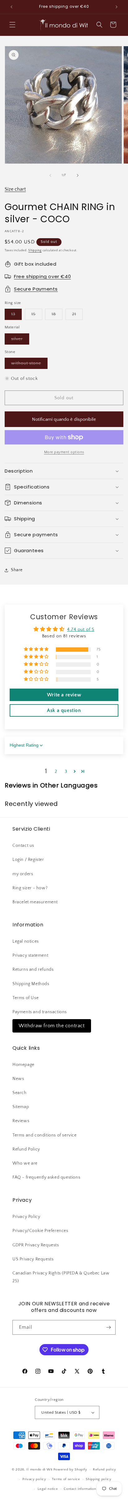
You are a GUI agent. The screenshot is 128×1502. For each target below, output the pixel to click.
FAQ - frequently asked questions (46, 1177)
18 (57, 316)
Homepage (23, 1064)
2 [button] (56, 771)
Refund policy (104, 1469)
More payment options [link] (64, 452)
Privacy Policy (26, 1216)
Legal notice (48, 1489)
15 (36, 316)
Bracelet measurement (35, 902)
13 (16, 316)
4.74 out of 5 (80, 629)
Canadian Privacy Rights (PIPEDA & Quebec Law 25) (60, 1277)
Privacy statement (30, 955)
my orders (22, 873)
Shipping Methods (30, 983)
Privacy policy (34, 1479)
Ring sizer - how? (30, 888)
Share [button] (17, 569)
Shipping (35, 250)
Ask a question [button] (64, 710)
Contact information (80, 1489)
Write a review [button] (64, 695)
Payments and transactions (39, 1011)
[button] (12, 25)
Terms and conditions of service (44, 1135)
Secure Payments (36, 289)
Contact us (23, 845)
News (18, 1078)
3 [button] (66, 771)
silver (20, 340)
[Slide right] (78, 175)
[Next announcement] (116, 7)
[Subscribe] (108, 1327)
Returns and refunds (32, 969)
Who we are (25, 1163)
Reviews (20, 1120)
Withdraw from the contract (52, 1025)
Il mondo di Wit (39, 1469)
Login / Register (28, 859)
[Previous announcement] (11, 7)
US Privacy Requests (32, 1259)
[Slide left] (50, 175)
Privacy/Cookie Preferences (40, 1230)
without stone (29, 365)
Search (19, 1092)
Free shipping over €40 (42, 276)
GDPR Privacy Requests (35, 1245)
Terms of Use (25, 997)
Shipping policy (99, 1479)
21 (77, 316)
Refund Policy (26, 1149)
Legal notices (25, 941)
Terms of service (66, 1479)
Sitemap (20, 1106)
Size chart (15, 189)
